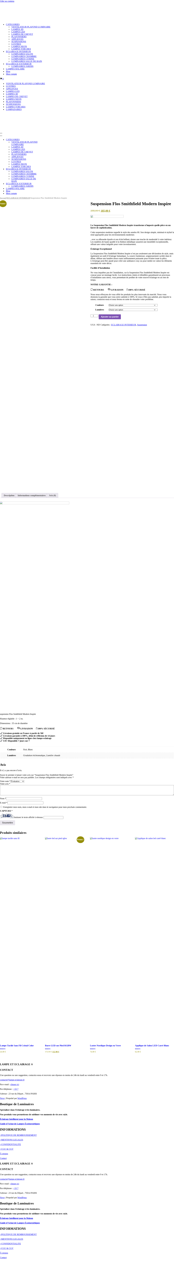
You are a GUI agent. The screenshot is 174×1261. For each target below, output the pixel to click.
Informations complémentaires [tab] (32, 494)
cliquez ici (14, 1083)
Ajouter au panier (110, 316)
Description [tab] (9, 494)
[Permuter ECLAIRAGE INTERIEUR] (47, 168)
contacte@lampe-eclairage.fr (12, 1079)
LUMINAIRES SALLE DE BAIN (26, 61)
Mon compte (11, 73)
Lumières (99, 308)
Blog (8, 71)
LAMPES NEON (19, 46)
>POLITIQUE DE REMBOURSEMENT (18, 1134)
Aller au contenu (7, 1)
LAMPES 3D (17, 29)
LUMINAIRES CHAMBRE (24, 56)
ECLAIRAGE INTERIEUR (18, 197)
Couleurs (99, 304)
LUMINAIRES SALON (22, 53)
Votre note (5, 780)
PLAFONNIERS (19, 36)
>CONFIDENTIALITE (10, 1143)
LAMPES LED (18, 31)
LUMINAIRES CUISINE (22, 58)
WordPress (22, 1097)
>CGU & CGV (6, 1148)
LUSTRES (16, 43)
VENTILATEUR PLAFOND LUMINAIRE (30, 26)
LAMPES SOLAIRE (15, 68)
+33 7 (15, 1088)
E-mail (3, 801)
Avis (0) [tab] (52, 494)
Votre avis (5, 783)
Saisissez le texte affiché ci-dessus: (28, 816)
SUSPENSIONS (18, 41)
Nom (3, 797)
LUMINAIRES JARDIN (22, 66)
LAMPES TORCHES (21, 48)
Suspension (142, 324)
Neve (2, 1097)
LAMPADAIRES (14, 109)
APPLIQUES (17, 38)
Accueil (3, 197)
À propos (4, 1152)
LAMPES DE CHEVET (22, 33)
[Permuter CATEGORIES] (47, 138)
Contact (3, 1157)
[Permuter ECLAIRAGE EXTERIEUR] (47, 183)
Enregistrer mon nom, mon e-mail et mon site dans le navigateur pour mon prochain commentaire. (45, 806)
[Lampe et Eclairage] (16, 4)
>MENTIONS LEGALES (11, 1139)
